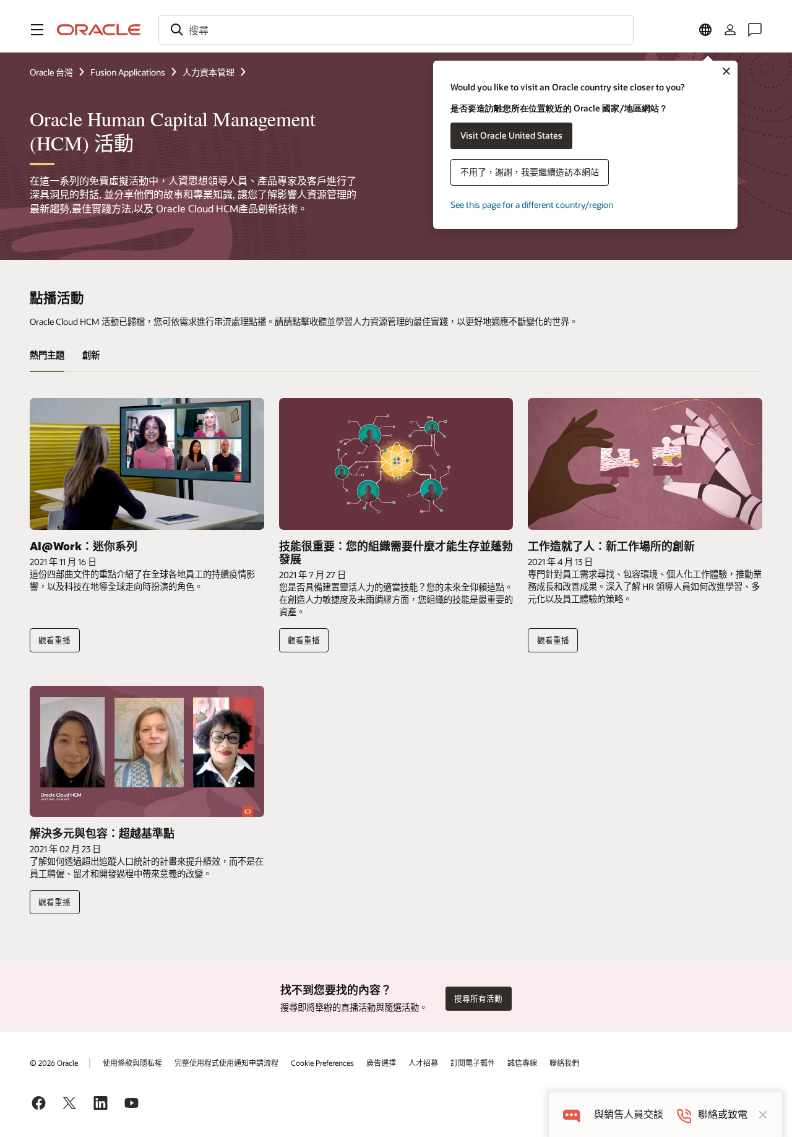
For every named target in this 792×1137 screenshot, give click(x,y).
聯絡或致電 (722, 1114)
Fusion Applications (127, 72)
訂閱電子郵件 (472, 1063)
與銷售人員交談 (628, 1114)
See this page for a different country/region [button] (531, 204)
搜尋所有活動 (478, 998)
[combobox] (396, 30)
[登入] (730, 29)
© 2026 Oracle (54, 1063)
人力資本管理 (209, 72)
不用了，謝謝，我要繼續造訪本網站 (529, 172)
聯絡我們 (564, 1063)
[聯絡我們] (754, 29)
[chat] (571, 1114)
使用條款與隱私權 (132, 1063)
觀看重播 (54, 640)
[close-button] (763, 1115)
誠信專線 (522, 1063)
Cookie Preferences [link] (322, 1063)
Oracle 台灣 (51, 72)
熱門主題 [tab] (47, 355)
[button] (37, 29)
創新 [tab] (91, 355)
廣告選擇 (381, 1063)
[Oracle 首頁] (99, 30)
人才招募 (423, 1063)
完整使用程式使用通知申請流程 (226, 1063)
